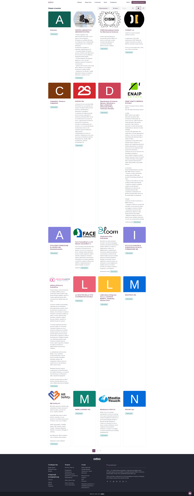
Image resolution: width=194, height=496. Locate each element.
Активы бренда (86, 469)
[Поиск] (132, 8)
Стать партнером (70, 484)
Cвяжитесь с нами (87, 471)
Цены (105, 2)
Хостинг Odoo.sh (69, 467)
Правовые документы (88, 484)
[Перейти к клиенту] (59, 19)
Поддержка (113, 2)
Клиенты (84, 481)
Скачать (50, 479)
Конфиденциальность (88, 485)
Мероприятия (85, 475)
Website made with (95, 494)
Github (50, 482)
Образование (103, 8)
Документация (52, 469)
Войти (128, 2)
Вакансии (84, 473)
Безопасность (85, 487)
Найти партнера (69, 483)
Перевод (50, 486)
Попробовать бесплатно (139, 2)
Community (98, 2)
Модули (79, 2)
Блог (83, 479)
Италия (115, 8)
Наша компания (86, 467)
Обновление (68, 472)
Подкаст (84, 477)
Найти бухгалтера (70, 480)
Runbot (50, 484)
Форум (50, 471)
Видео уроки (51, 467)
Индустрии (88, 2)
